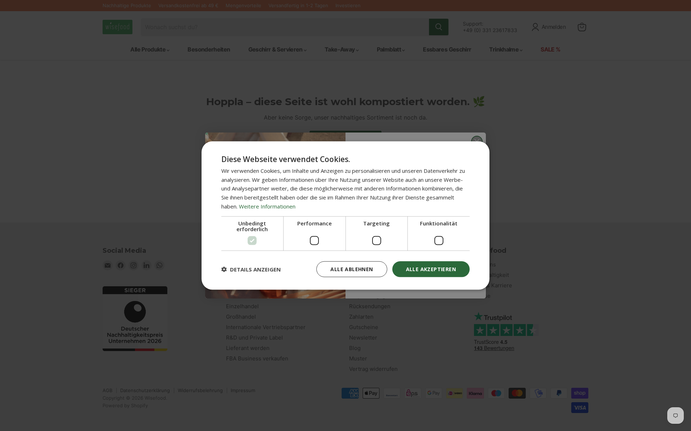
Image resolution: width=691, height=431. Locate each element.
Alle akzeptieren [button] (431, 268)
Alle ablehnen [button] (351, 268)
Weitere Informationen (267, 206)
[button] (251, 269)
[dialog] (345, 215)
